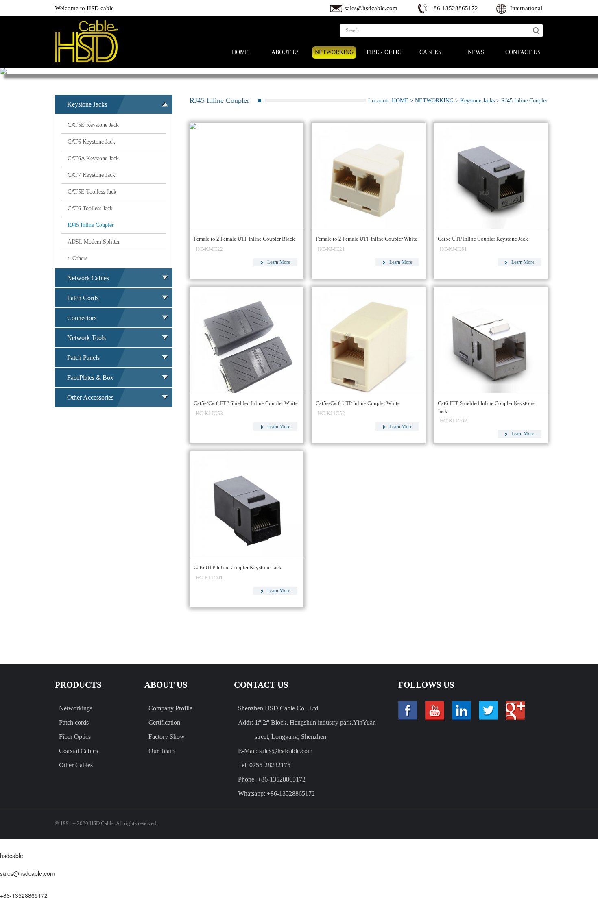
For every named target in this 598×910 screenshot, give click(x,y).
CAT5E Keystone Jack (93, 125)
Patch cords (74, 722)
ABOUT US (285, 52)
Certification (164, 722)
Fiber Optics (75, 736)
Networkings (75, 708)
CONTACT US (523, 52)
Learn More (278, 262)
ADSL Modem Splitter (94, 242)
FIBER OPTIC (384, 52)
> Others (77, 258)
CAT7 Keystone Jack (91, 175)
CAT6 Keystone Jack (91, 142)
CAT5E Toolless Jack (92, 192)
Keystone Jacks (477, 101)
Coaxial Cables (78, 750)
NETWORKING (334, 52)
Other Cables (76, 765)
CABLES (430, 52)
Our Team (161, 750)
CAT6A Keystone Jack (93, 158)
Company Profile (170, 708)
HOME (240, 52)
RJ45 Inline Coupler (91, 225)
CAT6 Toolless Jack (90, 208)
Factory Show (166, 736)
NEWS (476, 52)
